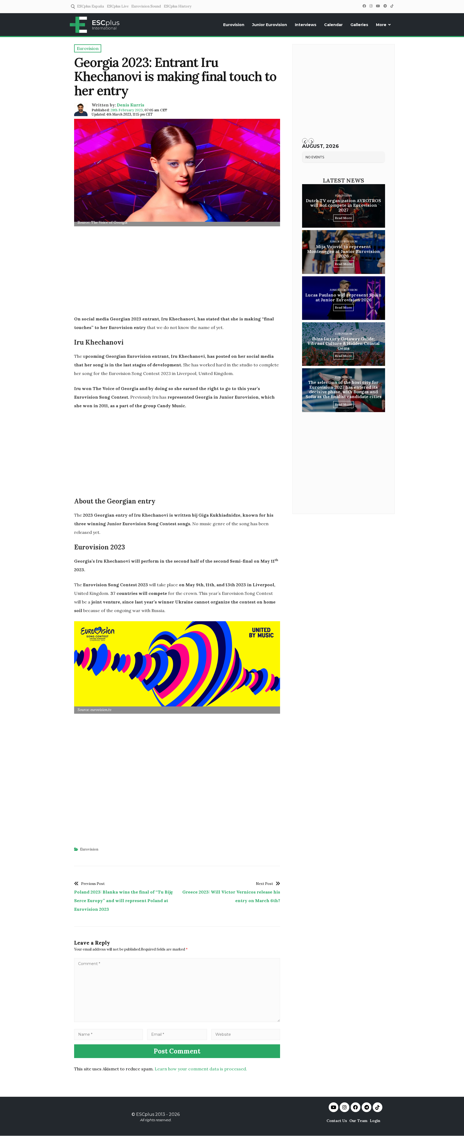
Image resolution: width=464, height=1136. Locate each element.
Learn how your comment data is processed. (201, 1068)
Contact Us (337, 1120)
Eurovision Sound (146, 6)
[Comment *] (177, 1020)
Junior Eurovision (269, 24)
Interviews (305, 24)
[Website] (245, 1034)
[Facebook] (364, 6)
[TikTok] (392, 6)
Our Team (358, 1120)
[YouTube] (378, 6)
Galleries (359, 24)
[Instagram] (371, 6)
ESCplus (145, 1114)
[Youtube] (333, 1107)
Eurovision (233, 24)
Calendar (333, 24)
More (381, 24)
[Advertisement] (177, 272)
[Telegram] (385, 6)
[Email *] (177, 1034)
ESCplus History (177, 6)
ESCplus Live (118, 6)
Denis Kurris (130, 105)
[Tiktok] (377, 1107)
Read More (343, 218)
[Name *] (108, 1034)
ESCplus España (90, 6)
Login (375, 1120)
